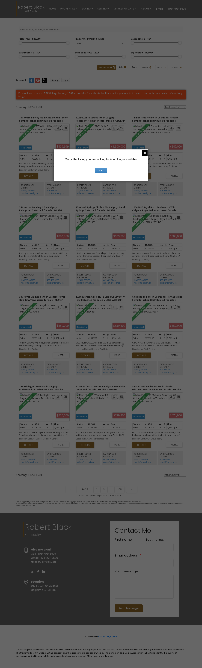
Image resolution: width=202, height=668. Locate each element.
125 (119, 489)
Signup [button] (55, 80)
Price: (30, 38)
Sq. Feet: (142, 52)
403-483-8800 (53, 190)
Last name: (155, 539)
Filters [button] (175, 67)
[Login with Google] (37, 82)
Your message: (127, 571)
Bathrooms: (29, 52)
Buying (86, 8)
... (111, 489)
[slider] (20, 42)
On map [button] (145, 67)
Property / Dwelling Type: (89, 38)
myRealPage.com (107, 636)
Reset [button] (160, 67)
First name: (123, 539)
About (145, 8)
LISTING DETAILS (28, 176)
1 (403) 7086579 (28, 190)
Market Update (123, 8)
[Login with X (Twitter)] (44, 82)
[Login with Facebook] (31, 82)
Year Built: (87, 52)
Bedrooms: (141, 38)
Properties (67, 8)
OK (101, 170)
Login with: (21, 80)
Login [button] (65, 80)
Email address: (127, 555)
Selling (102, 8)
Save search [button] (105, 67)
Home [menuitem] (52, 8)
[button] (32, 571)
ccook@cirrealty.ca (55, 193)
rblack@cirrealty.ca (29, 193)
